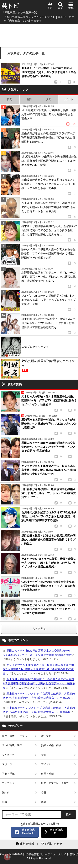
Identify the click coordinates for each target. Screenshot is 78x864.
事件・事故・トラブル (14, 735)
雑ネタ (6, 792)
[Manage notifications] (7, 857)
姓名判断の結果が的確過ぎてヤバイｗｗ (48, 365)
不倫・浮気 (8, 773)
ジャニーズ (8, 754)
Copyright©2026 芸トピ (39, 856)
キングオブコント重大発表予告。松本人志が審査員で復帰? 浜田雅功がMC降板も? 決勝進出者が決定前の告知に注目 (38, 669)
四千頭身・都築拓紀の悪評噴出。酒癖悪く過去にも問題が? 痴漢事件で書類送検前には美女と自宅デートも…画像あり (39, 683)
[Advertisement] (39, 34)
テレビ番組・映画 (12, 745)
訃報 (4, 801)
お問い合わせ (53, 843)
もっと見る (39, 628)
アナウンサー (9, 783)
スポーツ (7, 764)
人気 (50, 8)
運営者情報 (27, 843)
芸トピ (10, 6)
